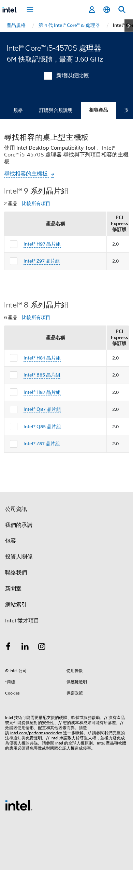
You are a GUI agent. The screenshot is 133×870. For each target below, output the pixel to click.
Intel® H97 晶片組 (42, 244)
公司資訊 (16, 509)
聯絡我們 (16, 572)
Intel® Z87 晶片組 (42, 443)
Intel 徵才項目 (22, 620)
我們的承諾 (18, 525)
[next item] (128, 25)
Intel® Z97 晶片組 (42, 261)
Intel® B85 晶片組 (42, 375)
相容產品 (98, 110)
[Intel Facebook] (8, 647)
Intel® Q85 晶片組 (42, 426)
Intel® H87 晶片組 (42, 392)
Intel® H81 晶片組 (42, 358)
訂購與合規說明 (56, 110)
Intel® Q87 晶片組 (42, 409)
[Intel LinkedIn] (25, 647)
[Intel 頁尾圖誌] (18, 805)
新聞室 (13, 588)
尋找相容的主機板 (26, 173)
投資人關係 (18, 556)
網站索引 (16, 604)
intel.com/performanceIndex (36, 732)
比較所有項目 (36, 203)
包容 (10, 540)
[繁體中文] (107, 9)
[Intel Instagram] (42, 647)
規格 (18, 110)
